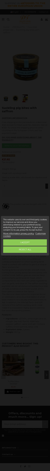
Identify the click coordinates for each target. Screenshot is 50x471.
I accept (25, 242)
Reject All (25, 249)
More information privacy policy (18, 233)
